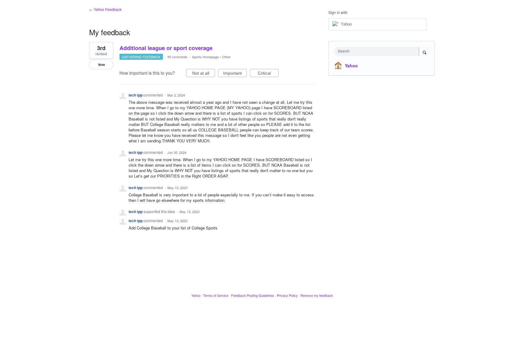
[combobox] (378, 51)
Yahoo (351, 66)
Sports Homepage (205, 56)
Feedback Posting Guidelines (252, 295)
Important (235, 74)
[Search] (423, 52)
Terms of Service (215, 295)
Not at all (203, 74)
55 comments (177, 56)
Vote (101, 64)
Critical (268, 74)
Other (226, 56)
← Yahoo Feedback (105, 9)
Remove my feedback (317, 295)
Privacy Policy (287, 295)
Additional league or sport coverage (166, 48)
